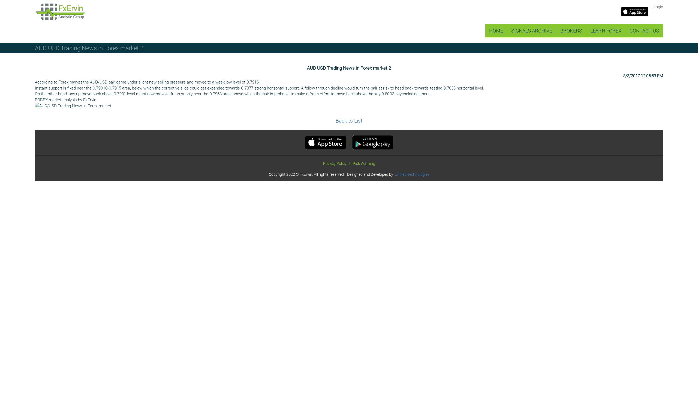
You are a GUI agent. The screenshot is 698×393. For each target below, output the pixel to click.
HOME (496, 30)
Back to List (349, 120)
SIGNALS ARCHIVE (531, 30)
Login (658, 6)
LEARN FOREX (605, 30)
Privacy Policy (335, 163)
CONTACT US (644, 30)
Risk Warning (364, 163)
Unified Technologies (411, 174)
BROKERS (571, 30)
